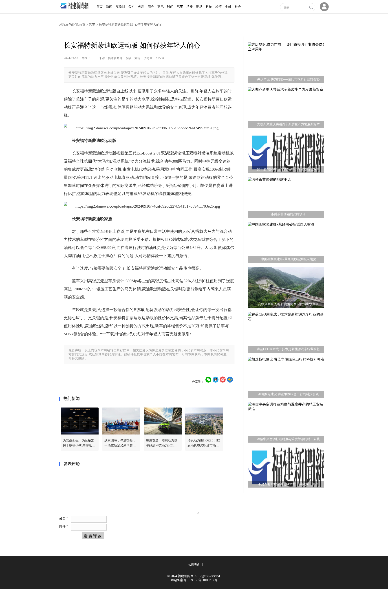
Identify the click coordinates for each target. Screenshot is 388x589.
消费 (189, 6)
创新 (141, 6)
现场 (199, 6)
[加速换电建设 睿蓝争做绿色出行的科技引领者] (286, 378)
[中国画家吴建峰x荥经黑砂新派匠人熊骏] (286, 243)
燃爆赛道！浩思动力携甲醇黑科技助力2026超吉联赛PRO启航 (161, 443)
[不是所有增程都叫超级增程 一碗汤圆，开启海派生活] (286, 468)
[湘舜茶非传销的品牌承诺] (286, 198)
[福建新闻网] (75, 8)
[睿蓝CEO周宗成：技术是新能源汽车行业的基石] (286, 333)
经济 (218, 6)
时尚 (170, 6)
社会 (238, 6)
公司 (131, 6)
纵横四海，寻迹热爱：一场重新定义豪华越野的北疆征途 (120, 443)
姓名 (63, 518)
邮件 (63, 526)
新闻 (109, 6)
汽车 (180, 6)
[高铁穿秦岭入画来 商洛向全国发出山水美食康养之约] (286, 288)
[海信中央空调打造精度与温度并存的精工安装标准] (286, 423)
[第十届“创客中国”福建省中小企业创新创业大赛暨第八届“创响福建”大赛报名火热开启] (286, 153)
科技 (209, 6)
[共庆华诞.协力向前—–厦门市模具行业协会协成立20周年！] (286, 63)
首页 (99, 6)
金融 (228, 6)
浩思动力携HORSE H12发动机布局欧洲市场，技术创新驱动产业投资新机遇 (203, 443)
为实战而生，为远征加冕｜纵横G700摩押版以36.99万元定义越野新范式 (79, 443)
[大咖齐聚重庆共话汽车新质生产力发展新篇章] (286, 108)
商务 (151, 6)
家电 (160, 6)
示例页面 (194, 564)
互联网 (120, 6)
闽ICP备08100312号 (203, 580)
